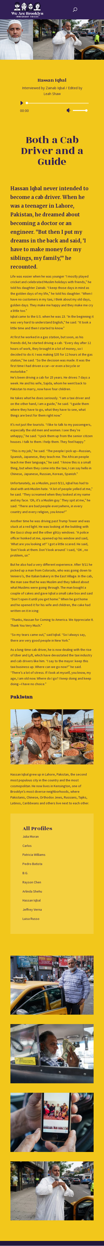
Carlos (27, 845)
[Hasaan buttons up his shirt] (52, 1219)
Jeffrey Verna (32, 909)
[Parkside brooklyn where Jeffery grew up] (52, 1013)
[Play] (21, 103)
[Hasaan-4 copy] (52, 1150)
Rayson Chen (31, 882)
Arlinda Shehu (32, 891)
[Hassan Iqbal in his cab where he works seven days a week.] (52, 1082)
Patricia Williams (33, 854)
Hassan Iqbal (31, 900)
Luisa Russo (30, 918)
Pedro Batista (32, 864)
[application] (52, 107)
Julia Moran (30, 836)
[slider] (79, 110)
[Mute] (68, 110)
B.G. (25, 873)
